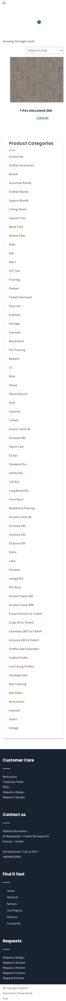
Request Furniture (14, 973)
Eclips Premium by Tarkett (25, 614)
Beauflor (14, 359)
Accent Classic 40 (19, 429)
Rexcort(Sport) (18, 394)
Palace (13, 385)
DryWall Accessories (21, 165)
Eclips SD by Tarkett (21, 622)
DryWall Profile (18, 658)
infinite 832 (16, 473)
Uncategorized (18, 675)
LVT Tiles (14, 271)
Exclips (13, 455)
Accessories (16, 156)
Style (12, 403)
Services (12, 904)
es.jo (5, 998)
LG (10, 367)
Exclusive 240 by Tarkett (24, 640)
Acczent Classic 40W (21, 605)
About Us (12, 897)
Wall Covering (17, 684)
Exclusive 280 (17, 438)
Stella (12, 552)
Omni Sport (16, 499)
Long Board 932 (19, 491)
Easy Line (15, 306)
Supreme (14, 411)
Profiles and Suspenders (24, 649)
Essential (15, 315)
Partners (12, 917)
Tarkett (13, 420)
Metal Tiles (16, 227)
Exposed (14, 710)
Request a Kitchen (14, 968)
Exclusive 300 (17, 543)
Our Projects (14, 910)
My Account (10, 777)
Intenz (13, 719)
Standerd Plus (18, 464)
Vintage (14, 728)
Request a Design (13, 792)
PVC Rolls (15, 587)
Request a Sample (14, 797)
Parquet (14, 288)
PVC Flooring (17, 350)
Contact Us (14, 923)
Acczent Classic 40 (20, 517)
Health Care (16, 447)
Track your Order (13, 782)
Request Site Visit (13, 978)
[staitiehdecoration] (4, 2)
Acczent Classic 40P (21, 596)
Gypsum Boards (19, 200)
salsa (12, 561)
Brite (12, 376)
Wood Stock (16, 341)
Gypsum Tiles (17, 218)
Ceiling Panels (18, 209)
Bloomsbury (16, 702)
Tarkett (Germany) (20, 297)
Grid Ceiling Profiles (21, 666)
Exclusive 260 (17, 534)
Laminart (15, 332)
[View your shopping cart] (36, 24)
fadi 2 (12, 262)
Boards (13, 174)
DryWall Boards (18, 192)
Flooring (14, 280)
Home (10, 891)
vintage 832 (16, 578)
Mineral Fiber (17, 236)
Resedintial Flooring (22, 508)
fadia (12, 244)
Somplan (14, 570)
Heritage (14, 323)
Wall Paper (16, 693)
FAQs (6, 787)
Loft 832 (14, 482)
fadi (11, 253)
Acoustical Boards (20, 183)
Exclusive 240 (17, 526)
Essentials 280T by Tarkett (25, 631)
